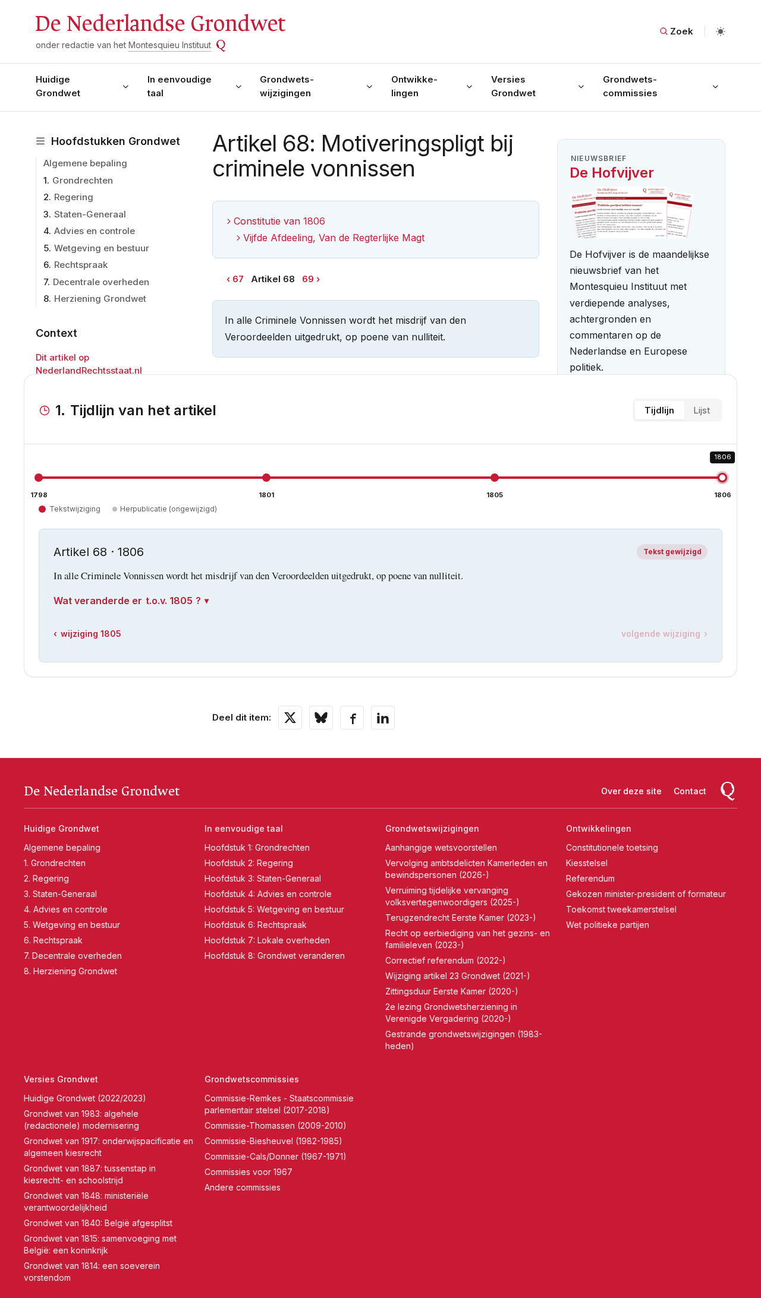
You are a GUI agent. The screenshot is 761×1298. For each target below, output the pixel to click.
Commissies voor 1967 (249, 1172)
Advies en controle (94, 230)
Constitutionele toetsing (612, 847)
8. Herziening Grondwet (70, 971)
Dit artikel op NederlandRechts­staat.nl (89, 364)
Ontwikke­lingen (414, 86)
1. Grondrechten (55, 863)
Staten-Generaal (90, 214)
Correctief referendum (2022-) (445, 960)
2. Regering (46, 878)
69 (308, 279)
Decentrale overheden (101, 282)
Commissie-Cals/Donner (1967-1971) (276, 1156)
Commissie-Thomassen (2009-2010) (276, 1125)
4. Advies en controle (66, 909)
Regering (73, 197)
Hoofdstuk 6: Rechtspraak (256, 925)
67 (238, 279)
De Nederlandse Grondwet (159, 24)
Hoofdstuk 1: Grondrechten (257, 847)
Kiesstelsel (587, 863)
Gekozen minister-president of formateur (646, 894)
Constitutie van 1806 (279, 221)
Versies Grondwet (513, 86)
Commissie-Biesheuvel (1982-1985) (273, 1141)
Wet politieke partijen (607, 925)
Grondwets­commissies (630, 86)
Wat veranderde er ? (127, 601)
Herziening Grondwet (100, 298)
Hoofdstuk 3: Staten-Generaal (263, 878)
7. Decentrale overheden (73, 955)
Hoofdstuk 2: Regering (249, 863)
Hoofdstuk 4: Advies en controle (268, 894)
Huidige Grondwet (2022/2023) (85, 1098)
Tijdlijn (659, 410)
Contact (690, 791)
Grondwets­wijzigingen (287, 86)
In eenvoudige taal (179, 86)
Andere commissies (243, 1187)
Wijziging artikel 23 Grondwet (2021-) (457, 976)
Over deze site (631, 791)
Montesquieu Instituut (169, 45)
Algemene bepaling (85, 163)
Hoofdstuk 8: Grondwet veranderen (275, 955)
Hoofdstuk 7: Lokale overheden (267, 940)
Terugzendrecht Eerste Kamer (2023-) (460, 917)
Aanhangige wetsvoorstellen (441, 847)
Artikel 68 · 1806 (99, 552)
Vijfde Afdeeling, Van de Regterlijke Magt (333, 238)
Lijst (701, 410)
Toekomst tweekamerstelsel (621, 909)
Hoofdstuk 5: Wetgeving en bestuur (274, 909)
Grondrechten (82, 180)
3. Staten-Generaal (60, 894)
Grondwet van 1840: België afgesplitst (98, 1223)
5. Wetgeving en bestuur (72, 925)
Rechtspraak (81, 264)
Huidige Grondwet (58, 86)
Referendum (590, 878)
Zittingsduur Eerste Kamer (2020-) (451, 991)
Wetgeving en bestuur (101, 248)
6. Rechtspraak (53, 940)
